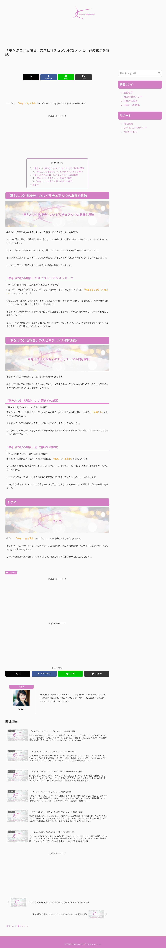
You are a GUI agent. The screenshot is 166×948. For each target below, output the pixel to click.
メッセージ (12, 573)
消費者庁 (128, 92)
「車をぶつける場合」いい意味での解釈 (53, 178)
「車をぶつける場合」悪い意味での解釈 (53, 181)
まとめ (35, 184)
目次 (53, 163)
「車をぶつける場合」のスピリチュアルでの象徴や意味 (58, 168)
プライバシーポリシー (135, 128)
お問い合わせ (130, 132)
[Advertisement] (57, 38)
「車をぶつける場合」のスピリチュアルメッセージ (59, 171)
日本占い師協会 (131, 105)
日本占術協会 (130, 101)
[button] (83, 77)
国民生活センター (132, 96)
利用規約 (128, 123)
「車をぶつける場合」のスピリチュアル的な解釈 (55, 175)
